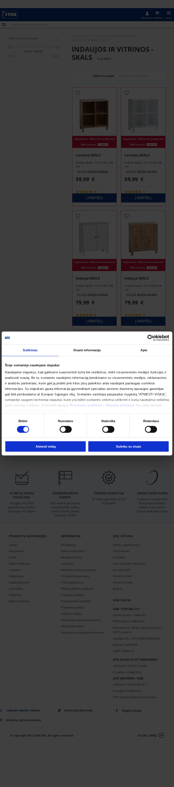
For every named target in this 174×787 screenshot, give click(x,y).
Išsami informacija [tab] (87, 350)
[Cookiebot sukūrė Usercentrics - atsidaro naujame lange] (150, 338)
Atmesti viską (46, 446)
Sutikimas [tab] (30, 350)
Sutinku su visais (128, 446)
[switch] (66, 429)
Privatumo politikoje (86, 405)
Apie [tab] (143, 350)
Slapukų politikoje (120, 405)
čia (64, 410)
